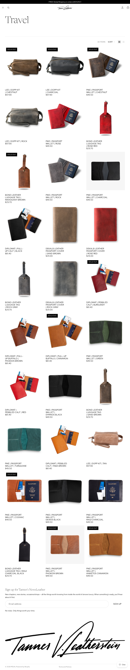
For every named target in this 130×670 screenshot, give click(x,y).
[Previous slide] (9, 66)
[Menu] (3, 7)
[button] (111, 42)
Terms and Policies (65, 667)
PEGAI (13, 667)
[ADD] (39, 132)
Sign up (117, 604)
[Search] (8, 7)
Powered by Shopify (23, 667)
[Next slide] (40, 66)
